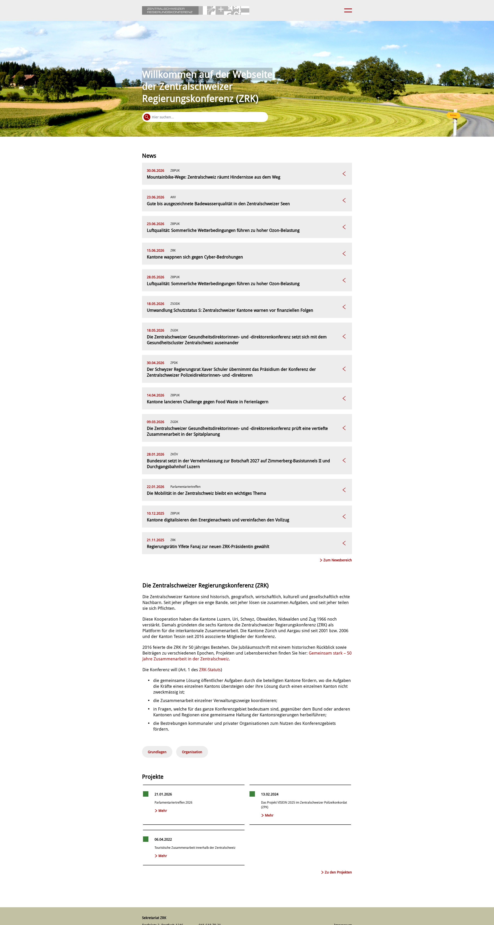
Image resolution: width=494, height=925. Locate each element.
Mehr (162, 810)
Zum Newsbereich (337, 560)
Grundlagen (157, 752)
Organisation (192, 752)
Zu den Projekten (338, 872)
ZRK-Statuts (210, 669)
